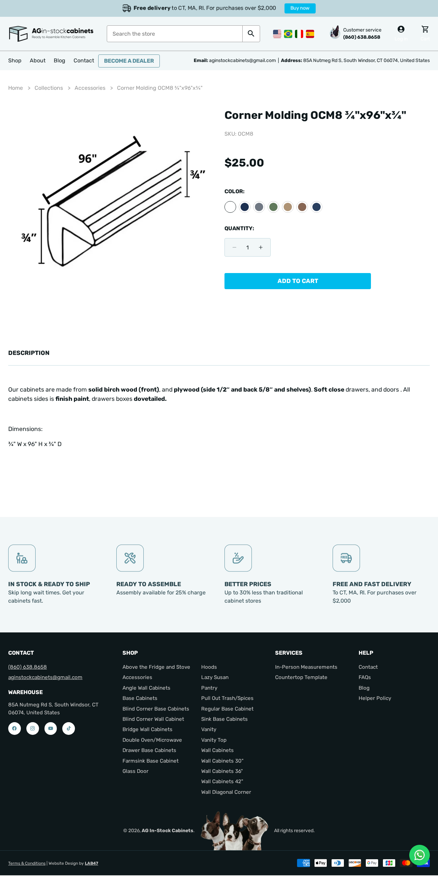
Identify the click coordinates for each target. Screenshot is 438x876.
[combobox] (174, 34)
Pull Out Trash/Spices (227, 698)
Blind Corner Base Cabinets (156, 709)
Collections (49, 88)
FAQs (365, 677)
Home (15, 88)
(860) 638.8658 (27, 667)
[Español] (310, 33)
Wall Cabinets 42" (222, 781)
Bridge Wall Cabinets (147, 729)
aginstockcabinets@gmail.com (45, 677)
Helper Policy (375, 698)
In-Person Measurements (306, 667)
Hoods (209, 667)
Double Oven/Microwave (152, 740)
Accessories (90, 88)
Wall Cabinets (217, 750)
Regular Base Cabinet (227, 709)
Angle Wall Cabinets (146, 688)
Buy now (298, 8)
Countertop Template (301, 677)
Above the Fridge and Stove (156, 667)
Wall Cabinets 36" (222, 771)
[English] (277, 33)
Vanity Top (214, 740)
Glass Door (136, 771)
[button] (15, 60)
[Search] (251, 34)
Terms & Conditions (27, 863)
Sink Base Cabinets (224, 719)
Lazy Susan (215, 677)
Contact (368, 667)
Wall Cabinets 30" (222, 761)
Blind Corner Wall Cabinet (153, 719)
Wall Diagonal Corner (226, 792)
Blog (364, 688)
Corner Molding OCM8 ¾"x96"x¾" (160, 88)
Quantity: (239, 228)
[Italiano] (299, 33)
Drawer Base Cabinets (149, 750)
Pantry (209, 688)
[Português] (288, 33)
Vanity (208, 729)
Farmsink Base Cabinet (151, 761)
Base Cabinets (140, 698)
